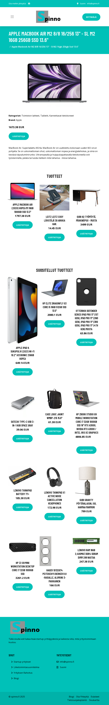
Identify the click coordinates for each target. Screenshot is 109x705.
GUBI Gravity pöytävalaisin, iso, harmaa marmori (86, 503)
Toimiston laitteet (30, 115)
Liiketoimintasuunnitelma (26, 667)
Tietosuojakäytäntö (77, 700)
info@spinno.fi (93, 3)
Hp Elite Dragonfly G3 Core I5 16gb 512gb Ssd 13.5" (54, 307)
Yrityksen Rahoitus (23, 672)
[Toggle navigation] (12, 16)
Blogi (16, 678)
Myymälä (91, 17)
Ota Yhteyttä (82, 696)
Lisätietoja (18, 136)
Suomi (82, 3)
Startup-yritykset (22, 661)
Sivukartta (94, 700)
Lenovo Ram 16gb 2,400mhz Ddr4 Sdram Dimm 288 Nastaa (86, 553)
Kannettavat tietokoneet (61, 115)
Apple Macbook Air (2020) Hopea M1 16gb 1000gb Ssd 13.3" (22, 208)
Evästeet (95, 696)
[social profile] (29, 3)
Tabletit (44, 115)
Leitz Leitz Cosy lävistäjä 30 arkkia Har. (54, 220)
